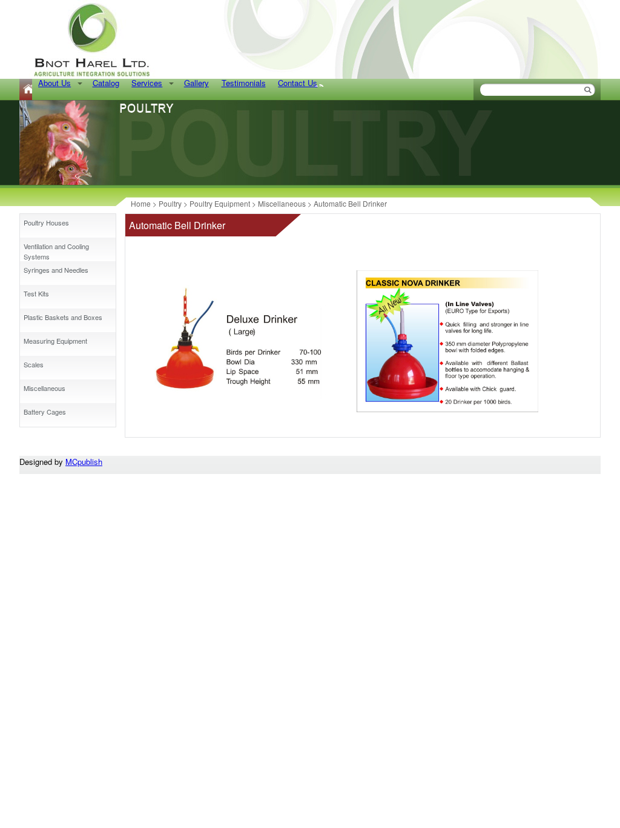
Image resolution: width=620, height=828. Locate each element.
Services (146, 82)
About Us (54, 82)
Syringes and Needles (56, 270)
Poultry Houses (46, 222)
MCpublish (83, 461)
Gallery (196, 82)
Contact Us (297, 82)
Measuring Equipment (55, 341)
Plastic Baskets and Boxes (63, 317)
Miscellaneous (44, 388)
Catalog (106, 82)
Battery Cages (45, 411)
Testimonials (244, 82)
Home (25, 89)
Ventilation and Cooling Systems (56, 251)
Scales (34, 364)
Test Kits (36, 293)
